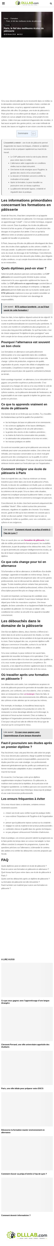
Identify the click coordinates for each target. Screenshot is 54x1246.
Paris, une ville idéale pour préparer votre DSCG (22, 1088)
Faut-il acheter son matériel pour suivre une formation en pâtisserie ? (24, 886)
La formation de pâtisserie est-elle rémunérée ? (20, 882)
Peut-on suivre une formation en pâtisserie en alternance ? (25, 869)
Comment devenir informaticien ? (16, 1215)
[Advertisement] (27, 70)
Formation (7, 25)
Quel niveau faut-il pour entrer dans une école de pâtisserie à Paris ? (26, 874)
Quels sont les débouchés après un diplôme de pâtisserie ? (25, 879)
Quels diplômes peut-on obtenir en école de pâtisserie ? (24, 866)
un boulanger (29, 694)
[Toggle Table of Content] (32, 134)
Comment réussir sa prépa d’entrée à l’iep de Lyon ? (24, 1174)
